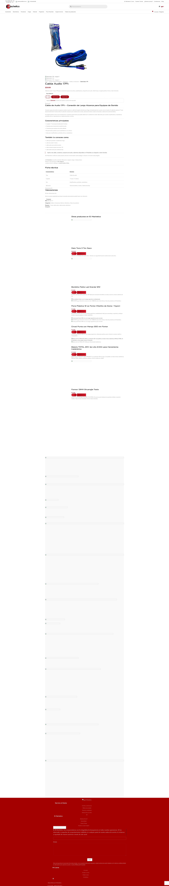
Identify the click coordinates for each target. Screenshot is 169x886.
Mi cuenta (86, 870)
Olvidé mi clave (86, 874)
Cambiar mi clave (85, 872)
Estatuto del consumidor (87, 812)
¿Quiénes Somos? (83, 818)
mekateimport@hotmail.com (21, 1)
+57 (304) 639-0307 (33, 1)
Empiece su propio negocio (83, 825)
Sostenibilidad (84, 821)
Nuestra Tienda (84, 823)
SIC (87, 814)
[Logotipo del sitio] (12, 6)
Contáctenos (85, 877)
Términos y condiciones (87, 810)
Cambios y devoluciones (87, 805)
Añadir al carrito (55, 96)
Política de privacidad (87, 808)
